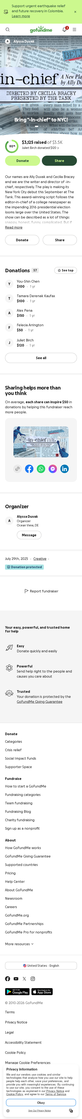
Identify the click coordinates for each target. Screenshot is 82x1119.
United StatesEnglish (43, 965)
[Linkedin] (64, 468)
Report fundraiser (44, 591)
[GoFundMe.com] (41, 29)
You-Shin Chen (28, 281)
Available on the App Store (42, 991)
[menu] (74, 29)
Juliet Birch (25, 340)
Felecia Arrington (30, 325)
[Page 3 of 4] (43, 126)
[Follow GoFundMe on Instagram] (33, 979)
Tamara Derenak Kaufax (36, 296)
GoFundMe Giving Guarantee (39, 702)
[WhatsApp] (41, 468)
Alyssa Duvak (27, 516)
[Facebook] (29, 468)
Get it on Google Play (17, 991)
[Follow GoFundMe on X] (24, 979)
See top (68, 270)
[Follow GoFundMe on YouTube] (16, 979)
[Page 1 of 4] (36, 126)
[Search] (7, 29)
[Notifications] (64, 29)
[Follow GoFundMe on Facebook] (7, 979)
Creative (39, 559)
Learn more (21, 16)
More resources (17, 944)
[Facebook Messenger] (53, 468)
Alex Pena (24, 310)
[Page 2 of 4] (40, 126)
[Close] (75, 11)
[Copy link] (17, 468)
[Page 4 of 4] (46, 126)
